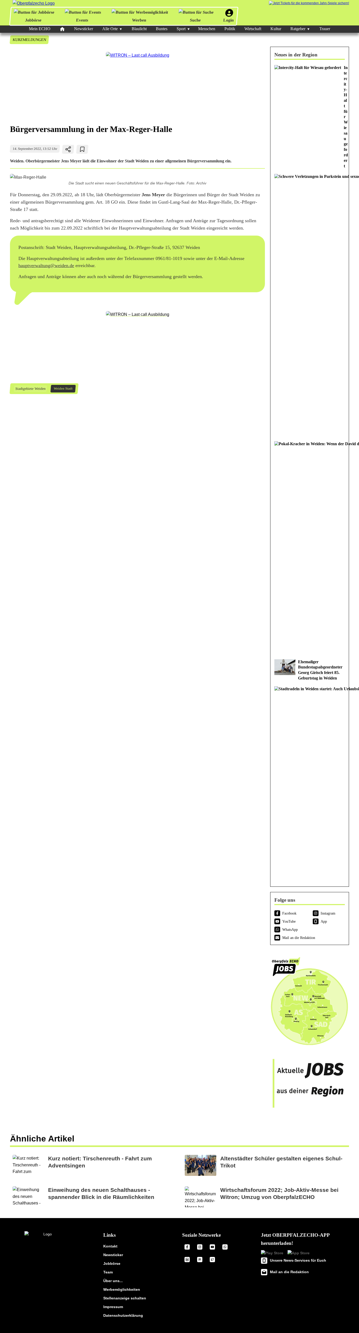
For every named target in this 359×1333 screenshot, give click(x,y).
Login (228, 20)
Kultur (275, 28)
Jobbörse (33, 20)
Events (82, 20)
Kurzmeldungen (29, 40)
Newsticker (83, 28)
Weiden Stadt (63, 388)
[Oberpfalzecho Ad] (309, 3)
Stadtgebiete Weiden (30, 389)
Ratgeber (297, 28)
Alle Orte (110, 28)
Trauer (324, 28)
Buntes (161, 28)
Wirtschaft (252, 28)
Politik (229, 28)
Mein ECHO (39, 28)
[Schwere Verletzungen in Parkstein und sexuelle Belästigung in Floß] (309, 305)
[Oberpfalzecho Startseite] (34, 3)
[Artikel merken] (82, 149)
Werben (139, 20)
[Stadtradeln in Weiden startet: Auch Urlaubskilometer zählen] (309, 781)
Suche (195, 20)
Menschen (206, 28)
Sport (181, 28)
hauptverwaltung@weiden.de (46, 265)
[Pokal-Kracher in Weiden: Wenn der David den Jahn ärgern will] (309, 547)
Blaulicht (139, 28)
